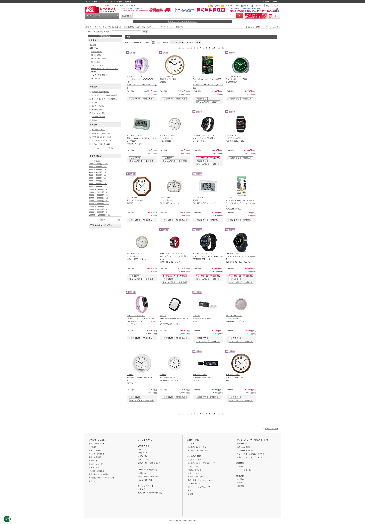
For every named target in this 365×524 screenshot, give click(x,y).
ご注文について (194, 467)
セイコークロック (101, 144)
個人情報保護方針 (145, 480)
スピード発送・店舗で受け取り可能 (250, 454)
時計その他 (98, 78)
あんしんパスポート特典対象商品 (104, 95)
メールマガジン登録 (232, 6)
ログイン (246, 6)
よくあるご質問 (117, 6)
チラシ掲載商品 (98, 110)
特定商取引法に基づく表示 (148, 477)
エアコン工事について (196, 477)
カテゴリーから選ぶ (94, 16)
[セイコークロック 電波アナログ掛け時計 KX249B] (175, 65)
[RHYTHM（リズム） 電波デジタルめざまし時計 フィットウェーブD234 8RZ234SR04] (142, 124)
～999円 (95, 161)
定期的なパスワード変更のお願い (182, 21)
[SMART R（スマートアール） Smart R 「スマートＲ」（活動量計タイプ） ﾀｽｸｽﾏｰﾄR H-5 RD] (175, 242)
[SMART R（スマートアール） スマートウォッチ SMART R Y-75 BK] (208, 124)
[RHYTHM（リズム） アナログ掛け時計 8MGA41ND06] (142, 242)
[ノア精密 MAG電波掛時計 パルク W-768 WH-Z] (175, 363)
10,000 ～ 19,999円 (99, 189)
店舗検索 (240, 467)
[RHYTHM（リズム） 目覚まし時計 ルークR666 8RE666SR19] (241, 65)
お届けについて (194, 473)
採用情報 (266, 2)
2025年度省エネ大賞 (132, 27)
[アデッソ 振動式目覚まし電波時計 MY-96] (208, 304)
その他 (190, 494)
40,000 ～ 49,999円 (99, 198)
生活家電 (125, 16)
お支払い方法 (143, 460)
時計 (107, 32)
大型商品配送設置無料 (245, 450)
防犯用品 (179, 27)
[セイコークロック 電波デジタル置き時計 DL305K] (208, 363)
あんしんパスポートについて (199, 460)
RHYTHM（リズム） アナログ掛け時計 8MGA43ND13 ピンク (235, 318)
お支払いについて (194, 470)
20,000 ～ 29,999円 (99, 192)
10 (213, 48)
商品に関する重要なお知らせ (149, 493)
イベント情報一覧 (244, 470)
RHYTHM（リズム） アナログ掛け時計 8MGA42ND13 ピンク (169, 138)
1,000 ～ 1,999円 (98, 164)
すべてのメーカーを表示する (104, 148)
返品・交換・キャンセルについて (200, 480)
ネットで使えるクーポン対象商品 (104, 99)
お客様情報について (195, 484)
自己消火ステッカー (149, 27)
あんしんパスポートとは (197, 447)
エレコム (98, 130)
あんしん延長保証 (244, 447)
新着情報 (141, 489)
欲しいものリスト (273, 6)
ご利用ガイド (130, 6)
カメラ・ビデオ (95, 467)
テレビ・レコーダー (96, 464)
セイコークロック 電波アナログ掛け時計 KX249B (168, 79)
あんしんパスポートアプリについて (201, 463)
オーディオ (93, 461)
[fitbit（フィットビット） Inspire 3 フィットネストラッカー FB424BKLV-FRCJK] (142, 304)
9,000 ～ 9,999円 (98, 187)
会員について (143, 453)
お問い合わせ (143, 473)
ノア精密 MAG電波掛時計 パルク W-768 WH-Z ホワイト (169, 377)
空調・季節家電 (95, 450)
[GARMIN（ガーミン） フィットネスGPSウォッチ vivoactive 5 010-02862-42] (241, 242)
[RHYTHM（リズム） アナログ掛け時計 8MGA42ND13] (175, 124)
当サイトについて (145, 449)
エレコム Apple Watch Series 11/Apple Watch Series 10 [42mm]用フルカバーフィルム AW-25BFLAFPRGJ (240, 203)
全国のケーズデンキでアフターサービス (252, 457)
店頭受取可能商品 (98, 117)
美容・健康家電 (95, 457)
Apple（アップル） (102, 133)
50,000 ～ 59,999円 (99, 201)
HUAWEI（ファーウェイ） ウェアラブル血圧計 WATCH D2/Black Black (236, 138)
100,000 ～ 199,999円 (100, 215)
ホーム (90, 32)
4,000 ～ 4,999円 (98, 172)
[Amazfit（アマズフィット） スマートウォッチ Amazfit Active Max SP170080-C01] (208, 242)
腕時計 (96, 62)
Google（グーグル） (102, 140)
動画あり (95, 120)
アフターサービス (145, 466)
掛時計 (96, 55)
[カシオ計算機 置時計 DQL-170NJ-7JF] (208, 186)
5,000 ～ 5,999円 (98, 175)
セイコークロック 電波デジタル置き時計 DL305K (201, 377)
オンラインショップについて (199, 487)
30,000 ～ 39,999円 (99, 195)
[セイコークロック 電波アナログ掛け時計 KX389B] (142, 186)
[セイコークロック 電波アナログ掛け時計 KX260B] (241, 363)
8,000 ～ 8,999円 (98, 184)
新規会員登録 (215, 6)
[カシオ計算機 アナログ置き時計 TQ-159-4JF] (175, 186)
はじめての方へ (104, 6)
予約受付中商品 (98, 106)
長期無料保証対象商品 (100, 92)
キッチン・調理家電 (96, 454)
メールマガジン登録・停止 (198, 450)
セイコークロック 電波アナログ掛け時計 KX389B (135, 200)
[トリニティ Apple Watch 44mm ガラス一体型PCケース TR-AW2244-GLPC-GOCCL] (208, 65)
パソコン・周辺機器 (96, 471)
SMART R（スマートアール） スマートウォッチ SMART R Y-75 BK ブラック (204, 138)
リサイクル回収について (147, 470)
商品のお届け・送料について (149, 463)
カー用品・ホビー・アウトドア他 (101, 478)
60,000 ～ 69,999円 (99, 204)
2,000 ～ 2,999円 (98, 167)
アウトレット (94, 481)
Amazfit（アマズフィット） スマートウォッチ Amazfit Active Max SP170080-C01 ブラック (208, 256)
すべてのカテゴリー (96, 444)
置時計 (96, 52)
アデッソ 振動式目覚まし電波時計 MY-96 (202, 318)
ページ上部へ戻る (271, 429)
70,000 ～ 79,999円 (98, 206)
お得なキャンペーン (166, 27)
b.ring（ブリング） (102, 137)
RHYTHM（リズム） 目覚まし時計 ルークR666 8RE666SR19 (236, 79)
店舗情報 (240, 463)
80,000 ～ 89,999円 (98, 209)
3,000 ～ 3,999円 (98, 169)
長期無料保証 (242, 444)
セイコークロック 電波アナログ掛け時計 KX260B (234, 377)
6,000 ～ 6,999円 (98, 178)
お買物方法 (142, 456)
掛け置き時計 (99, 58)
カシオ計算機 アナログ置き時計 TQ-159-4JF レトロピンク (170, 200)
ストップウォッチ (100, 65)
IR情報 (239, 483)
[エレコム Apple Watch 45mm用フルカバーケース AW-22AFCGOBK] (175, 304)
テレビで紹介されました (112, 27)
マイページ (258, 6)
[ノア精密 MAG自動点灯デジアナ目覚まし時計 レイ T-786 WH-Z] (142, 363)
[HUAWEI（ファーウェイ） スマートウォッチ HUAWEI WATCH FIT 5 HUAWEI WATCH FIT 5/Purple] (142, 65)
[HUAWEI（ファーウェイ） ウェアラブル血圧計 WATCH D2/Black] (241, 124)
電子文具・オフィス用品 (98, 474)
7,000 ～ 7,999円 (98, 181)
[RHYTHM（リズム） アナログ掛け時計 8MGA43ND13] (241, 304)
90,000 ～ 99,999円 (98, 212)
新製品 (94, 102)
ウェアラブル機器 (101, 75)
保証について (193, 490)
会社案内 (275, 2)
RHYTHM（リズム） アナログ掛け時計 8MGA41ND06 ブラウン (137, 256)
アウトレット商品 (98, 113)
